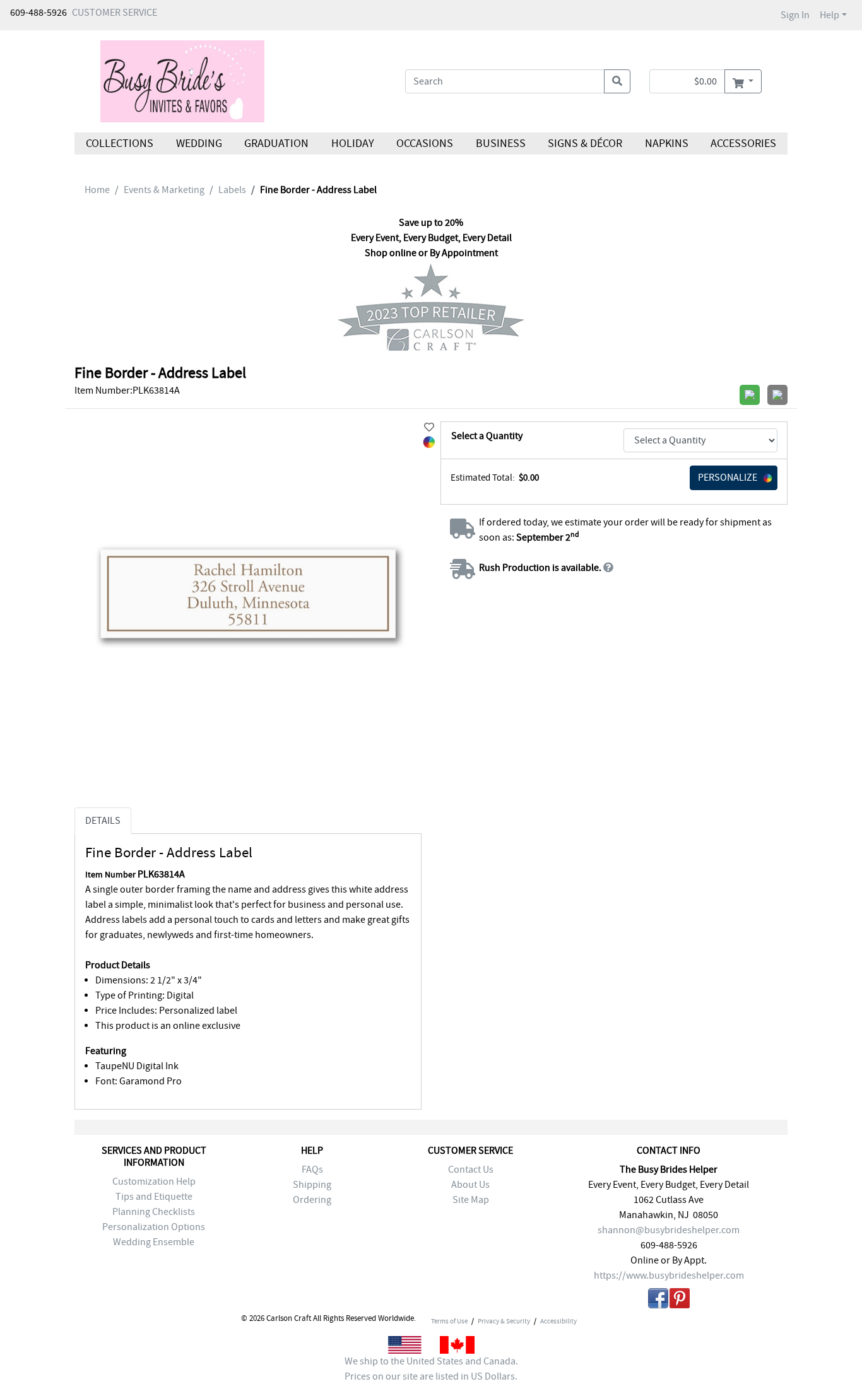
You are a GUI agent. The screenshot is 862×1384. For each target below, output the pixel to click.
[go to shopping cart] (743, 81)
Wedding (198, 143)
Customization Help (154, 1181)
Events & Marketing (164, 190)
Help (829, 15)
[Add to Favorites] (429, 427)
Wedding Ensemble (153, 1242)
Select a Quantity (487, 436)
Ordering (312, 1199)
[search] (617, 81)
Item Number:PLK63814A (127, 390)
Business (501, 143)
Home (97, 190)
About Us (470, 1184)
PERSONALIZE (727, 477)
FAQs (312, 1169)
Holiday (352, 143)
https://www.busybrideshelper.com (669, 1275)
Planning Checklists (153, 1211)
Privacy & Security (504, 1321)
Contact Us (470, 1169)
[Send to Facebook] (658, 1300)
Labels (232, 190)
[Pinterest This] (679, 1300)
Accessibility (558, 1321)
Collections (119, 143)
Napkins (666, 143)
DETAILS (103, 820)
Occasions (424, 143)
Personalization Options (153, 1227)
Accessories (743, 143)
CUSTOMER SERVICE (114, 12)
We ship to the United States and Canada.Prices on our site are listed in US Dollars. (431, 1369)
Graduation (276, 143)
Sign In (795, 15)
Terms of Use (449, 1321)
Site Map (470, 1199)
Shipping (312, 1184)
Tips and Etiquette (153, 1196)
